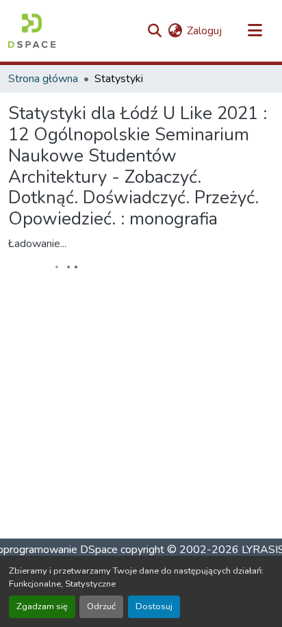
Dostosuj (154, 606)
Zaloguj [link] (204, 30)
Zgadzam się (42, 606)
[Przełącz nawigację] (254, 31)
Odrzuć (101, 606)
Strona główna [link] (43, 78)
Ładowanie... (37, 243)
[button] (31, 31)
